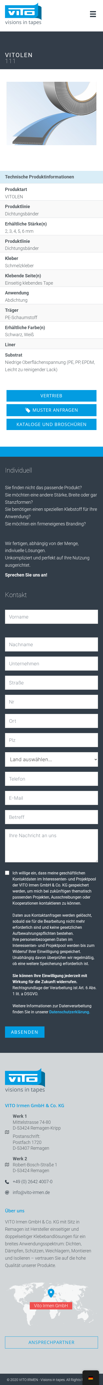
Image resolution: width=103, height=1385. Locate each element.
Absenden (24, 1032)
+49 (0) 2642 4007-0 (32, 1181)
